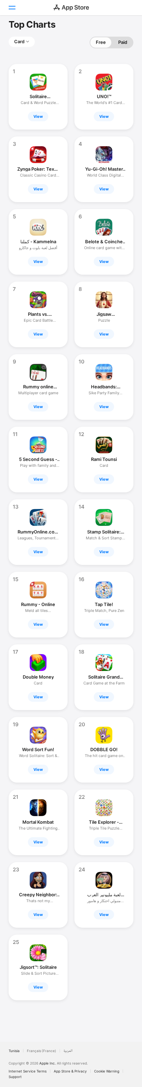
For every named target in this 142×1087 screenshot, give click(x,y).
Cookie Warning (106, 1071)
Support (15, 1076)
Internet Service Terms (28, 1071)
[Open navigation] (11, 7)
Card (19, 41)
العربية (68, 1050)
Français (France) (41, 1050)
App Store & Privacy (70, 1071)
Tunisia (14, 1050)
